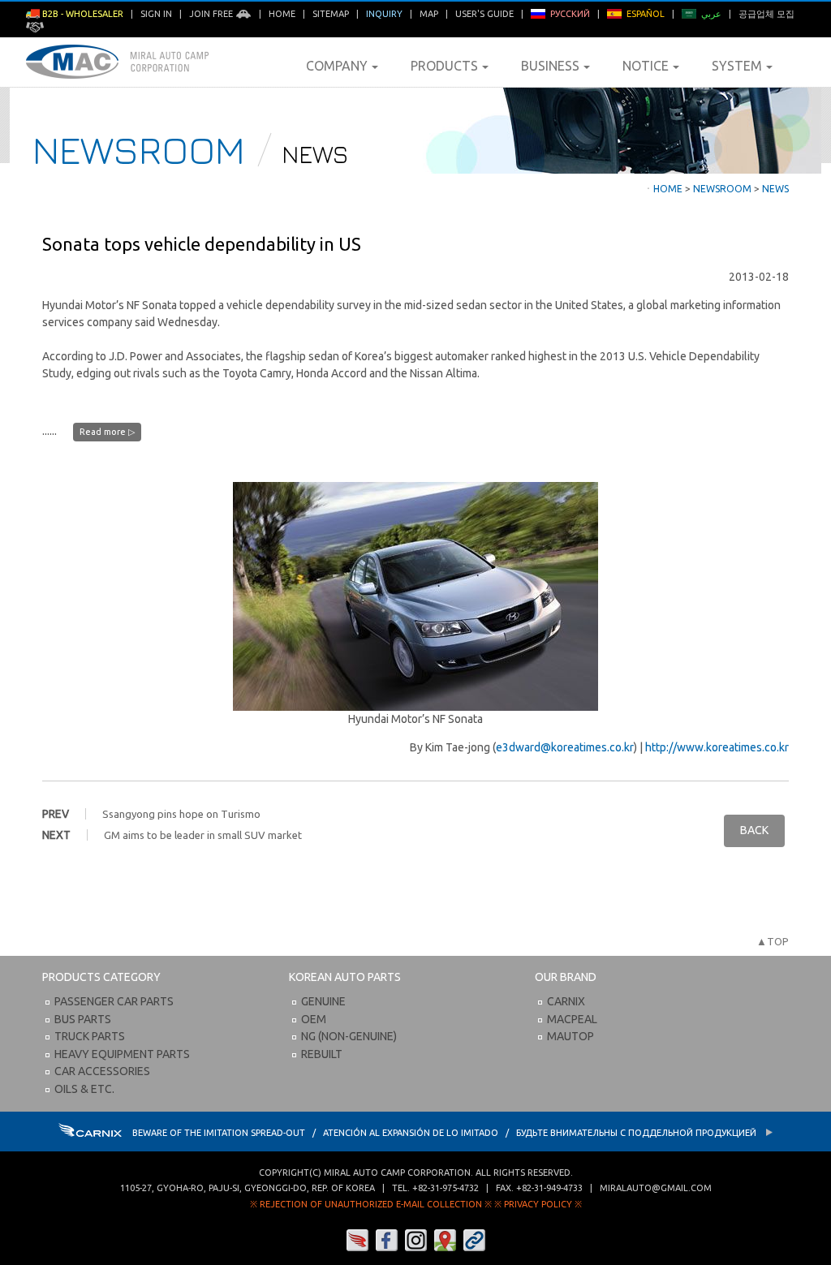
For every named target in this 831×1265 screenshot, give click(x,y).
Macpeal (572, 1019)
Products (444, 65)
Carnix (566, 1001)
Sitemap (330, 14)
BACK (754, 830)
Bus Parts (82, 1019)
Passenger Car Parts (114, 1001)
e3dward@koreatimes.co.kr (565, 747)
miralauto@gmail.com (656, 1188)
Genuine (323, 1001)
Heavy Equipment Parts (122, 1054)
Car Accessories (102, 1071)
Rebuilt (321, 1054)
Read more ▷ (107, 432)
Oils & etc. (84, 1088)
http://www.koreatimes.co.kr (717, 747)
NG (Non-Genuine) (349, 1036)
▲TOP (772, 941)
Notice (645, 65)
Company (337, 65)
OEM (313, 1019)
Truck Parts (89, 1036)
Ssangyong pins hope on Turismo (181, 814)
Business (550, 65)
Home (282, 14)
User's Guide (484, 14)
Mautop (570, 1036)
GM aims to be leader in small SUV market (203, 835)
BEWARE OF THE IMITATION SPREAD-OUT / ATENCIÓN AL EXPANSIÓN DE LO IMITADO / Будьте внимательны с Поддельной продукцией (445, 1133)
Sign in (156, 14)
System (737, 65)
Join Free (212, 14)
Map (429, 14)
